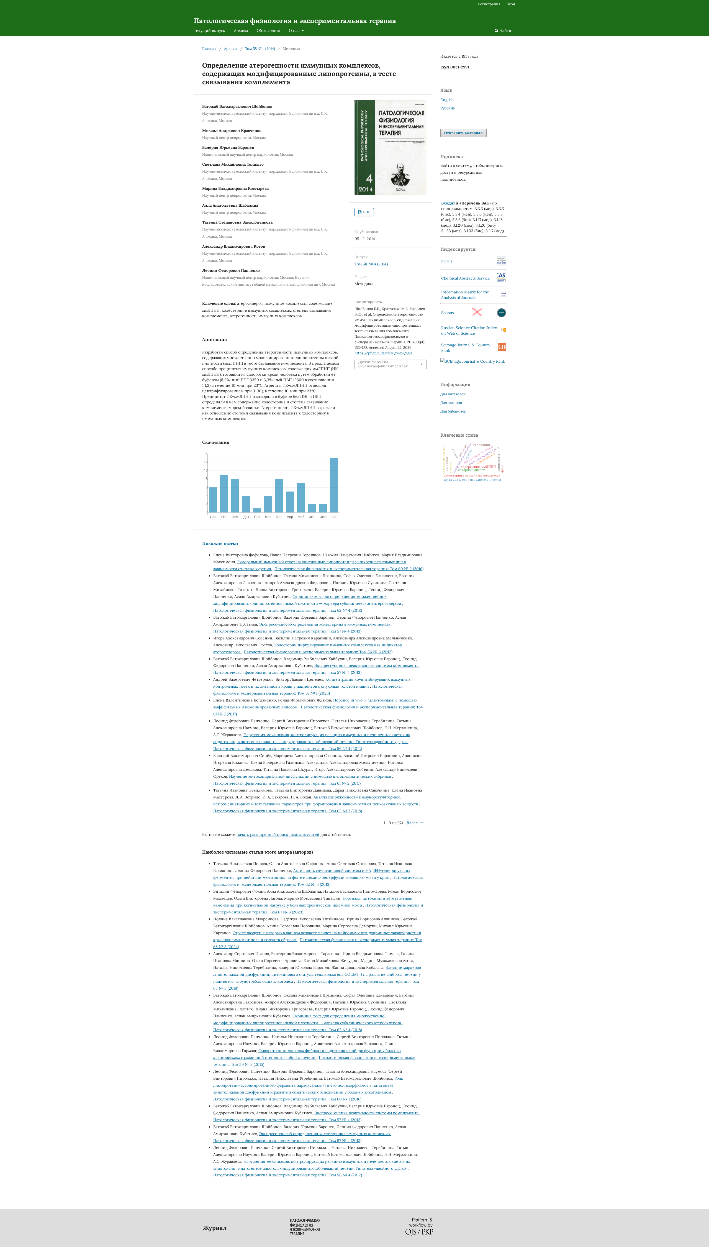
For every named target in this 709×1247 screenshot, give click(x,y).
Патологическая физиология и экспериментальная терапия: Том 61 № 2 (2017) (287, 783)
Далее (412, 822)
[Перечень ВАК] (505, 216)
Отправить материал (463, 132)
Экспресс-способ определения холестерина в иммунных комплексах (325, 624)
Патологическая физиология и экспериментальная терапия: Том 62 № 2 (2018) (287, 810)
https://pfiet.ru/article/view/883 (383, 353)
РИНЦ (447, 261)
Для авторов (451, 402)
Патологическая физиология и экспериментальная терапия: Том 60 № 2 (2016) (348, 568)
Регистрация (489, 4)
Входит (448, 203)
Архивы (241, 30)
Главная (209, 48)
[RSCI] (503, 331)
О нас (294, 30)
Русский (448, 108)
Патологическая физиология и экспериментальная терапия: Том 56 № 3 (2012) (318, 651)
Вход (511, 4)
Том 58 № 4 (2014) (260, 48)
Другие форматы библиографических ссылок (383, 364)
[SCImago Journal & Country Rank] (472, 361)
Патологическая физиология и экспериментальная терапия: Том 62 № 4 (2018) (287, 610)
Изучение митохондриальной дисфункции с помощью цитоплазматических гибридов (310, 776)
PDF (366, 212)
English (447, 99)
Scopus (447, 312)
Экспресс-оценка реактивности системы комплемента (367, 665)
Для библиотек (453, 411)
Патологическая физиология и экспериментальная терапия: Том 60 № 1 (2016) (287, 1099)
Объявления (268, 30)
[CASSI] (501, 280)
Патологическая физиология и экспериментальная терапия (295, 20)
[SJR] (502, 349)
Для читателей (453, 394)
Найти (504, 30)
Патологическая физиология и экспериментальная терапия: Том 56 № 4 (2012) (287, 748)
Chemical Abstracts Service (465, 278)
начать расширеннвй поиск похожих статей (278, 834)
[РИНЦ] (501, 264)
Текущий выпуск (209, 30)
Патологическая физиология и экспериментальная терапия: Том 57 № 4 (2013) (287, 631)
